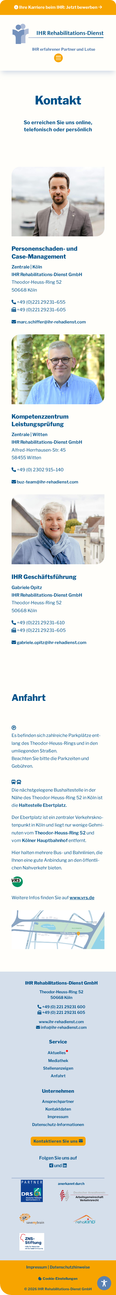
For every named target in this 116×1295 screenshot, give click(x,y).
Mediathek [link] (58, 1060)
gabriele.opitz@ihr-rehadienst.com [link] (51, 642)
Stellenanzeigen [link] (58, 1068)
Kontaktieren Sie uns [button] (55, 1141)
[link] (58, 34)
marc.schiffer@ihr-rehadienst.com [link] (51, 322)
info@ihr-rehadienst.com (64, 1027)
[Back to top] (103, 1253)
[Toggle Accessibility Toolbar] (104, 1283)
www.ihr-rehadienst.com (61, 1021)
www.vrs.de (82, 897)
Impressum (36, 1267)
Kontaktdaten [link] (58, 1109)
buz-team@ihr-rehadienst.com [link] (47, 482)
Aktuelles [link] (58, 1052)
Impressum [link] (58, 1116)
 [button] (58, 57)
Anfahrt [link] (58, 1075)
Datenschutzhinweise (70, 1267)
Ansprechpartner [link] (58, 1101)
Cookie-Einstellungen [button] (60, 1278)
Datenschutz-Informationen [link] (58, 1124)
